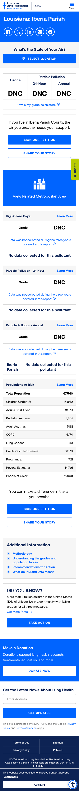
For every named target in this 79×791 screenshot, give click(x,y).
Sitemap (58, 742)
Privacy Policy (21, 750)
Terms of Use (21, 742)
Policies (57, 750)
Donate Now (40, 670)
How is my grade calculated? (36, 104)
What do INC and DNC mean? (33, 571)
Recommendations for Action (34, 567)
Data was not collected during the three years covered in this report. (39, 242)
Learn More (65, 216)
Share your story (39, 153)
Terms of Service (26, 728)
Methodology (22, 553)
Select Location (42, 58)
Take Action (39, 622)
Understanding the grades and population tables (34, 560)
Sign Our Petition (39, 139)
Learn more (11, 776)
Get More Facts (17, 611)
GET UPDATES (39, 713)
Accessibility (72, 784)
